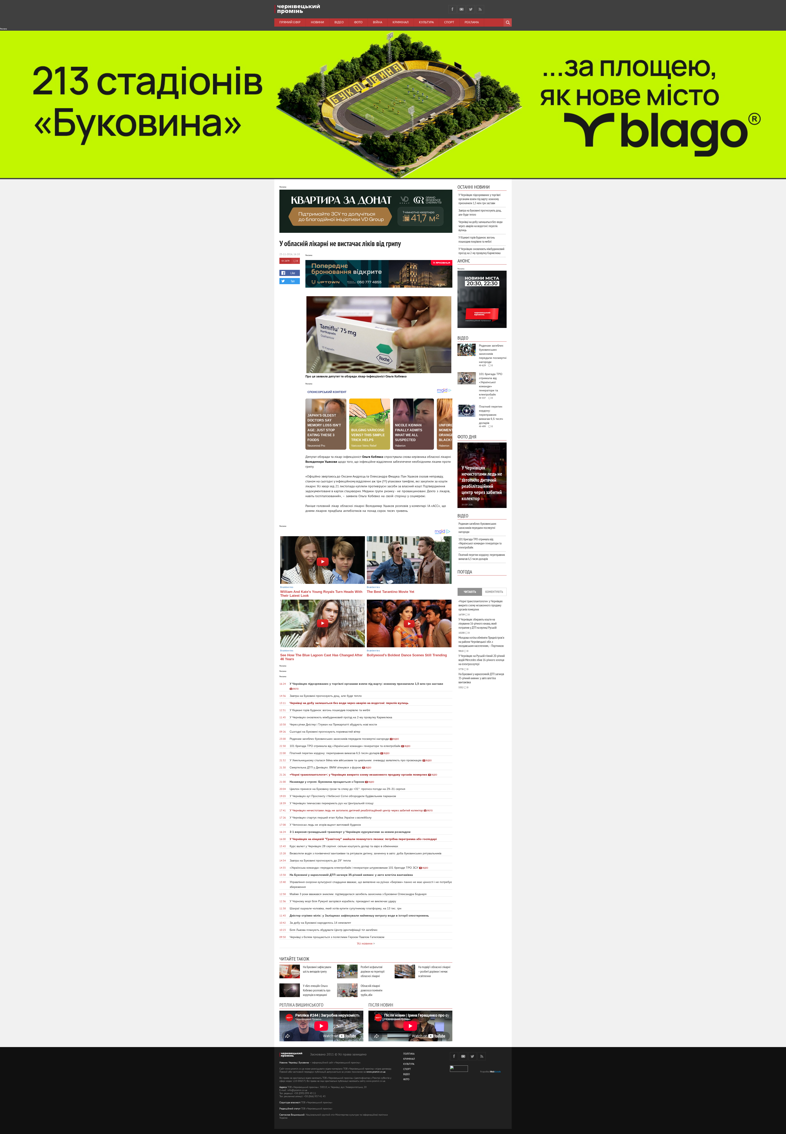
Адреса (283, 1087)
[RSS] (480, 9)
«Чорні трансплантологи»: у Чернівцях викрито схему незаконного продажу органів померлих (480, 605)
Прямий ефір (289, 22)
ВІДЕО (406, 1074)
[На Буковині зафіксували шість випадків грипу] (289, 971)
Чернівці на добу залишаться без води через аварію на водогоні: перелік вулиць (480, 226)
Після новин (380, 1005)
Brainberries (286, 587)
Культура (426, 22)
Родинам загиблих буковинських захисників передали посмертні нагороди (477, 527)
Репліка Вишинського (301, 1005)
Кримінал (401, 22)
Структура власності (289, 1102)
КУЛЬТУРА (408, 1064)
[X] (471, 9)
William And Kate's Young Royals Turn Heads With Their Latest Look (321, 594)
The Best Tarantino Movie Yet (390, 592)
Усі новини (365, 944)
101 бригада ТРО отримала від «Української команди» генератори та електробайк (479, 543)
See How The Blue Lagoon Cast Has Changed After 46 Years (321, 657)
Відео (339, 22)
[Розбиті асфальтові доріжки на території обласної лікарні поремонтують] (347, 971)
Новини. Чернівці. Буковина (294, 1062)
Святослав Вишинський (292, 1115)
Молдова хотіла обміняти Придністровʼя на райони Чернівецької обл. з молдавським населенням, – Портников (481, 641)
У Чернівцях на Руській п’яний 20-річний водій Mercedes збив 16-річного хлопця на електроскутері (481, 660)
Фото (358, 22)
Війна (377, 22)
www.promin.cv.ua (375, 1072)
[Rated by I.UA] (459, 1071)
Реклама (472, 22)
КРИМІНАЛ (409, 1059)
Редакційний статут (289, 1108)
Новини (317, 22)
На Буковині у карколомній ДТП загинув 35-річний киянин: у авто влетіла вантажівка (481, 678)
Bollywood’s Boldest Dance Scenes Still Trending (407, 655)
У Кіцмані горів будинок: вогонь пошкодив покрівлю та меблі (476, 239)
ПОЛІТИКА (408, 1054)
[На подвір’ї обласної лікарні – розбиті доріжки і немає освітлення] (405, 971)
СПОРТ (407, 1069)
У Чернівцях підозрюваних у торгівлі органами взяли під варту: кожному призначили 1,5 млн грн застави (479, 199)
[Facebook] (452, 9)
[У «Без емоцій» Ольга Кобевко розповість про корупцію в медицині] (289, 990)
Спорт (449, 22)
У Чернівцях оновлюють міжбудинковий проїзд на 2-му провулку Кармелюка (481, 251)
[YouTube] (461, 9)
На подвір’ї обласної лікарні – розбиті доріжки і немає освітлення (434, 971)
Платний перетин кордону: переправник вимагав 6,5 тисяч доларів (481, 557)
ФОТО (406, 1079)
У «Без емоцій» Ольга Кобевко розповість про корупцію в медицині (316, 990)
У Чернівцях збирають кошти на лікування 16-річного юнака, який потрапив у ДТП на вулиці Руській (477, 623)
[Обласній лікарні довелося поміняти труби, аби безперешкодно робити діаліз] (347, 990)
